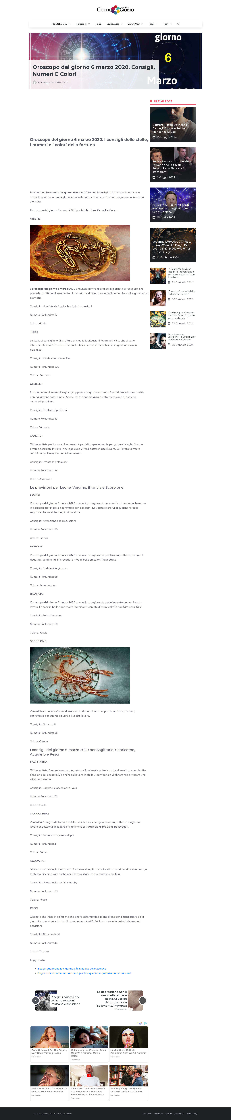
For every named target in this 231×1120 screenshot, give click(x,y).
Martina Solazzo (47, 82)
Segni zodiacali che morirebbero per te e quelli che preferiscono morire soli (84, 973)
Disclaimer (179, 1114)
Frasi (151, 24)
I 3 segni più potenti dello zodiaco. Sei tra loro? (181, 292)
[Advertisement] (89, 115)
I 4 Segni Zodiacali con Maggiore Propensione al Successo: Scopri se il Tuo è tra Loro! (181, 273)
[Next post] (142, 1000)
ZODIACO (134, 24)
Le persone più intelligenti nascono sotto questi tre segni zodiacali (170, 208)
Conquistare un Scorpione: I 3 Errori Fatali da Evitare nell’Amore (181, 337)
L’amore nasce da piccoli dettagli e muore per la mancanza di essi (169, 128)
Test (165, 24)
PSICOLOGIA (59, 24)
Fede (98, 24)
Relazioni (81, 24)
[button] (178, 24)
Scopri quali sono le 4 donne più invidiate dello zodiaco (72, 968)
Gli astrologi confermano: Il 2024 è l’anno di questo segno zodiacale (181, 315)
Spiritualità (113, 24)
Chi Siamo (147, 1114)
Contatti (168, 1114)
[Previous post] (35, 1000)
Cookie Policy (191, 1114)
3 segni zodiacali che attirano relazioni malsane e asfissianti (65, 1000)
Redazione (158, 1114)
